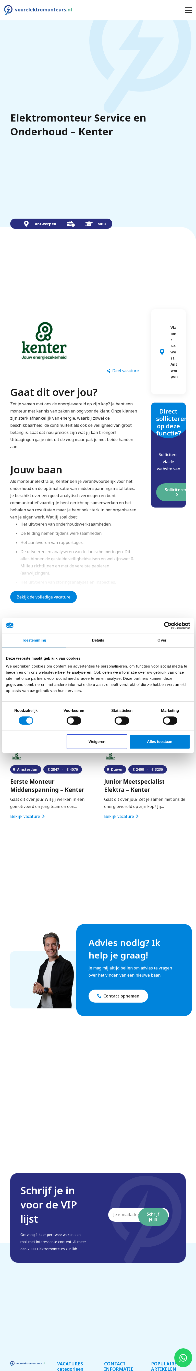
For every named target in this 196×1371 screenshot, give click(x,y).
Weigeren (97, 741)
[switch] (74, 720)
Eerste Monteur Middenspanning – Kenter (47, 785)
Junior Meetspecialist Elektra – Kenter (134, 785)
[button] (188, 10)
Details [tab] (98, 640)
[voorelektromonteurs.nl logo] (38, 10)
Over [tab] (161, 640)
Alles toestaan (159, 741)
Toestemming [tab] (34, 640)
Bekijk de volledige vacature (43, 597)
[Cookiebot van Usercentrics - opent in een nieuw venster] (167, 625)
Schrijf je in (153, 1216)
